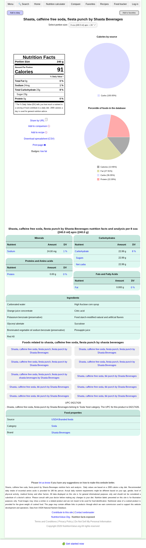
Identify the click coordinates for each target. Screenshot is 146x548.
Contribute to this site (62, 512)
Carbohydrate (82, 251)
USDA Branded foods (62, 419)
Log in (135, 4)
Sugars (79, 258)
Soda (54, 426)
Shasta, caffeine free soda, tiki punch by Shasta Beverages (107, 376)
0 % (65, 274)
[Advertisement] (73, 205)
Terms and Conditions (46, 521)
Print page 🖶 (39, 145)
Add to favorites (129, 13)
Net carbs (81, 264)
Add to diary (15, 13)
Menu (10, 4)
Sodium (11, 251)
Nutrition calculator (55, 4)
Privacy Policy (65, 521)
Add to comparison (37, 126)
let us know (44, 482)
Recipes (104, 4)
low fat (43, 151)
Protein (10, 274)
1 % (65, 251)
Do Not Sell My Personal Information (93, 521)
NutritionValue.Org (60, 517)
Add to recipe (37, 132)
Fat (76, 287)
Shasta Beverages (60, 432)
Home (37, 4)
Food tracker (120, 4)
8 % (134, 251)
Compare (75, 4)
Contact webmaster (84, 512)
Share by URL (37, 120)
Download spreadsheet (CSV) (39, 138)
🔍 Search (23, 4)
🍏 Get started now (73, 543)
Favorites (90, 4)
